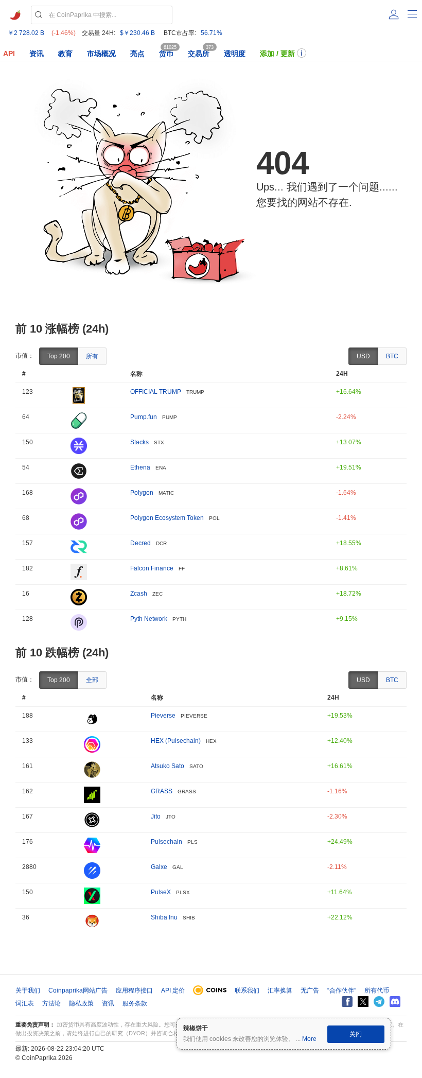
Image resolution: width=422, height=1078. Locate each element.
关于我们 (27, 990)
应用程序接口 (134, 990)
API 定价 (173, 990)
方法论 (51, 1003)
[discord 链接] (395, 1001)
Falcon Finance (151, 568)
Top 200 (58, 356)
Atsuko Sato (167, 766)
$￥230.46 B (137, 33)
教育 (65, 53)
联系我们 (247, 990)
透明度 (234, 53)
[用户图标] (393, 14)
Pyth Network (148, 618)
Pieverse (163, 715)
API (9, 53)
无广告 (310, 990)
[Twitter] (363, 1001)
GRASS (161, 791)
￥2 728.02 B (26, 33)
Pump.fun (143, 417)
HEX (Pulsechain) (176, 740)
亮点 (137, 53)
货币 (166, 53)
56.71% (211, 33)
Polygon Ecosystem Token (167, 517)
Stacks (139, 442)
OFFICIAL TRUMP (155, 391)
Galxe (159, 867)
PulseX (161, 892)
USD (363, 356)
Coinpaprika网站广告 (78, 990)
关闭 (355, 1034)
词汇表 (24, 1003)
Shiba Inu (164, 917)
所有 (92, 356)
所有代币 (376, 990)
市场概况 (101, 53)
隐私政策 (81, 1003)
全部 (92, 680)
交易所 (198, 53)
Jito (156, 816)
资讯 (36, 53)
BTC (392, 356)
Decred (140, 543)
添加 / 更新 (277, 53)
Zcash (138, 593)
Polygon (141, 492)
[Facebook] (347, 1001)
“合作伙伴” (341, 990)
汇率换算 (280, 990)
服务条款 (134, 1003)
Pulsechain (166, 841)
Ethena (140, 467)
